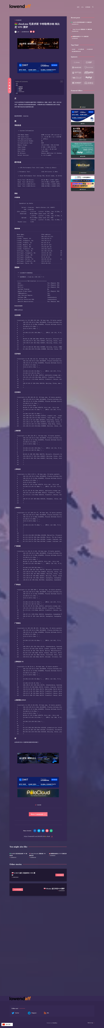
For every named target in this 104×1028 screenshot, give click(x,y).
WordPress (55, 1022)
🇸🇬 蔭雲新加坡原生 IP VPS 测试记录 (58, 853)
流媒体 (20, 90)
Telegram (34, 1013)
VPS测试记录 (18, 20)
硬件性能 (21, 88)
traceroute (21, 91)
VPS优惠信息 (81, 49)
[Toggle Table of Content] (61, 81)
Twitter (17, 1013)
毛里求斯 (39, 805)
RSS (48, 1013)
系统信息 (21, 87)
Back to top (90, 1022)
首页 (78, 7)
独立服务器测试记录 (76, 51)
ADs (82, 7)
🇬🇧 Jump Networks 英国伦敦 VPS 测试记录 (81, 29)
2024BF (73, 49)
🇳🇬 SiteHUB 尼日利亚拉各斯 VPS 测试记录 (81, 22)
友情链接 (87, 7)
